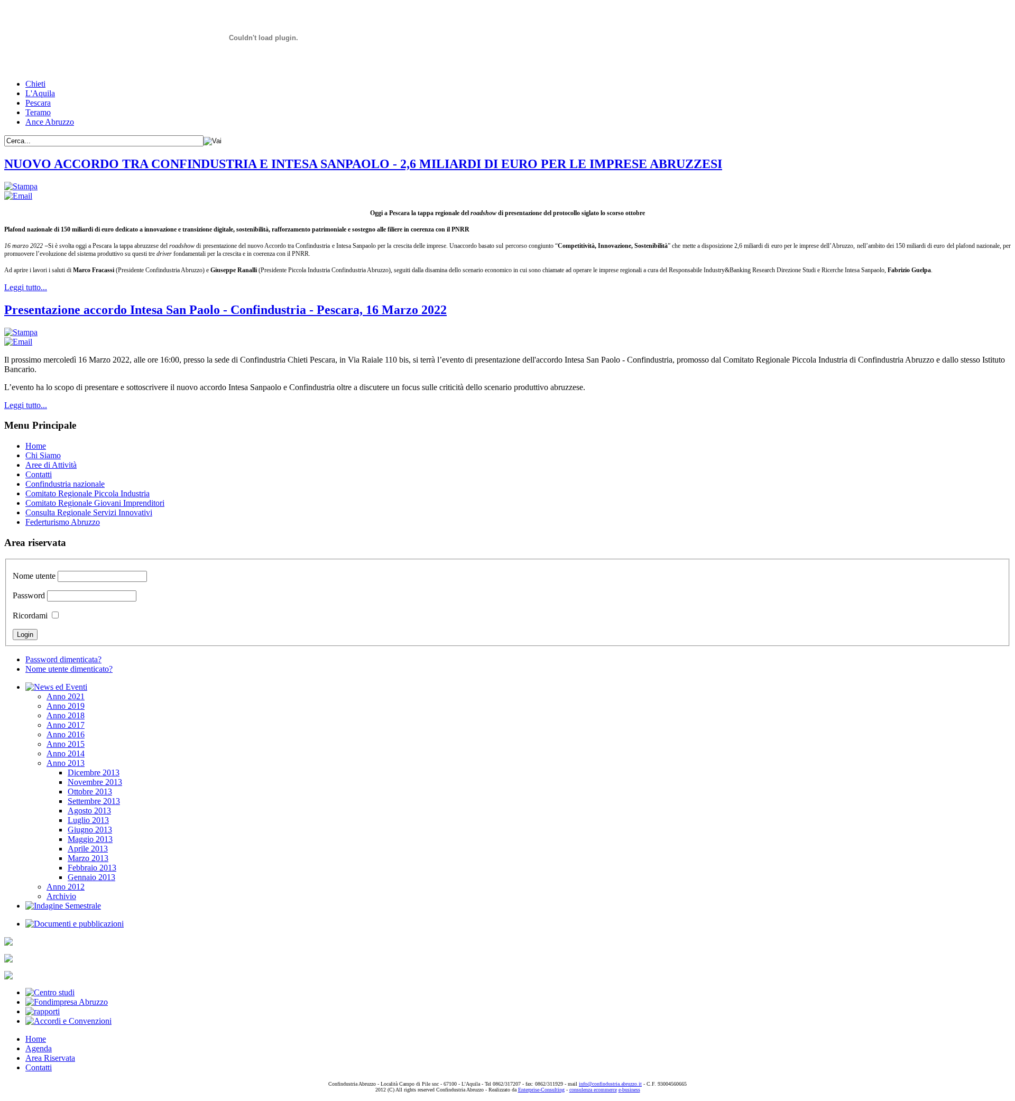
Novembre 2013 (95, 782)
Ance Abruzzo (49, 121)
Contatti (38, 474)
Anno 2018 (66, 715)
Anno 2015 (66, 743)
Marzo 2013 (88, 858)
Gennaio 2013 (91, 877)
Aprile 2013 (88, 848)
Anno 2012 (66, 886)
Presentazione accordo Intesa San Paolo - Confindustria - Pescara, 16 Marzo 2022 (225, 310)
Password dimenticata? (63, 659)
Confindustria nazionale (65, 483)
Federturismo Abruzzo (62, 521)
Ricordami (30, 615)
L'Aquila (40, 93)
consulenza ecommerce (593, 1090)
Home (35, 445)
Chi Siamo (43, 455)
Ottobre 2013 (90, 791)
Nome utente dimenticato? (69, 668)
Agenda (38, 1048)
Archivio (61, 896)
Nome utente (34, 575)
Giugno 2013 (90, 829)
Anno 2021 (66, 696)
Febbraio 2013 (92, 867)
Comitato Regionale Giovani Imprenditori (94, 502)
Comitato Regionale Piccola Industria (87, 493)
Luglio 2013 (88, 820)
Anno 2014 (66, 753)
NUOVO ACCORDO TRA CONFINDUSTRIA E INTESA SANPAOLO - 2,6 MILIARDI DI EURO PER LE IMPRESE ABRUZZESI (363, 164)
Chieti (35, 83)
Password (29, 595)
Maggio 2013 (90, 839)
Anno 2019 (66, 705)
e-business (629, 1090)
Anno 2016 (66, 734)
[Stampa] (21, 186)
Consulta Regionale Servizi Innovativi (88, 512)
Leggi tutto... (25, 287)
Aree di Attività (51, 464)
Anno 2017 (66, 724)
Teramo (38, 112)
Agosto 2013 (89, 810)
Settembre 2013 (94, 801)
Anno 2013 (66, 762)
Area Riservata (50, 1057)
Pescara (38, 102)
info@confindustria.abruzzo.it (610, 1084)
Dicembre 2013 (93, 772)
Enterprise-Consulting (541, 1090)
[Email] (18, 195)
